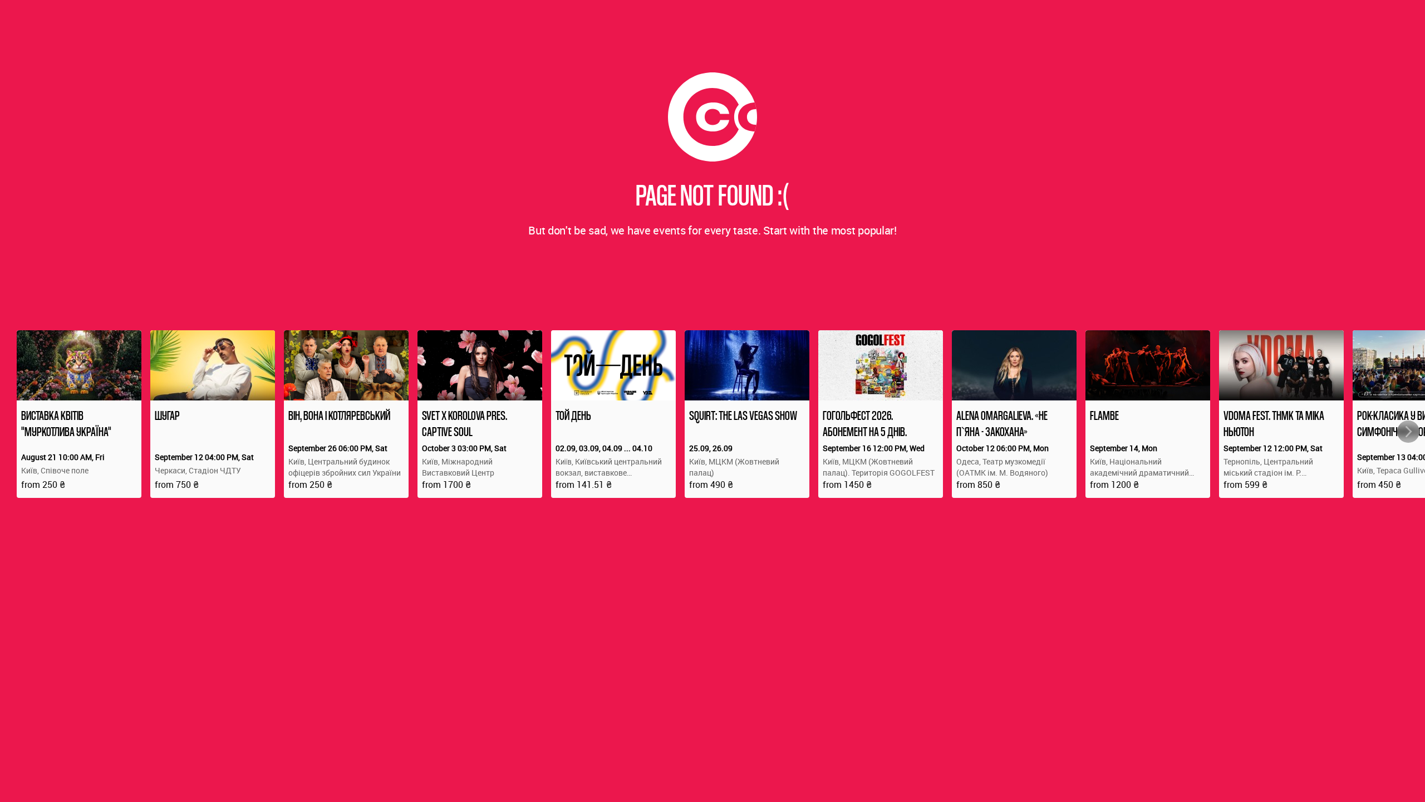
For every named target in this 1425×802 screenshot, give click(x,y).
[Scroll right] (1408, 431)
